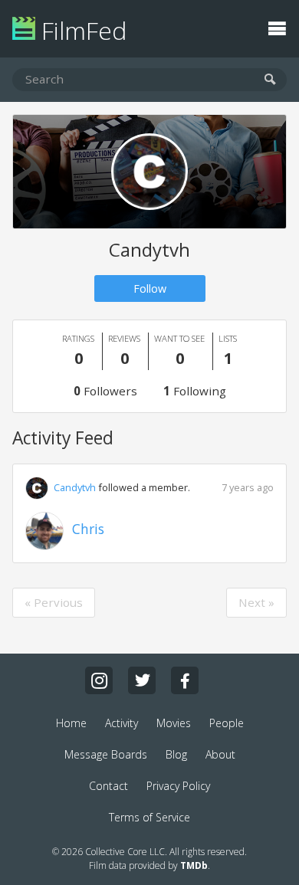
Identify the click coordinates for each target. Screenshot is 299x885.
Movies (173, 723)
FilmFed (81, 30)
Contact (108, 785)
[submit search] (270, 80)
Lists (228, 351)
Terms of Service (149, 817)
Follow (149, 288)
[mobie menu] (277, 27)
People (226, 723)
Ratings (78, 351)
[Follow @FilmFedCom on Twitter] (142, 680)
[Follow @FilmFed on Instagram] (99, 680)
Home (71, 723)
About (220, 754)
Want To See (179, 351)
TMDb (194, 865)
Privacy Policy (178, 785)
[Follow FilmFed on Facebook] (185, 680)
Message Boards (105, 754)
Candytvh (75, 487)
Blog (176, 754)
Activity (121, 723)
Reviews (124, 351)
